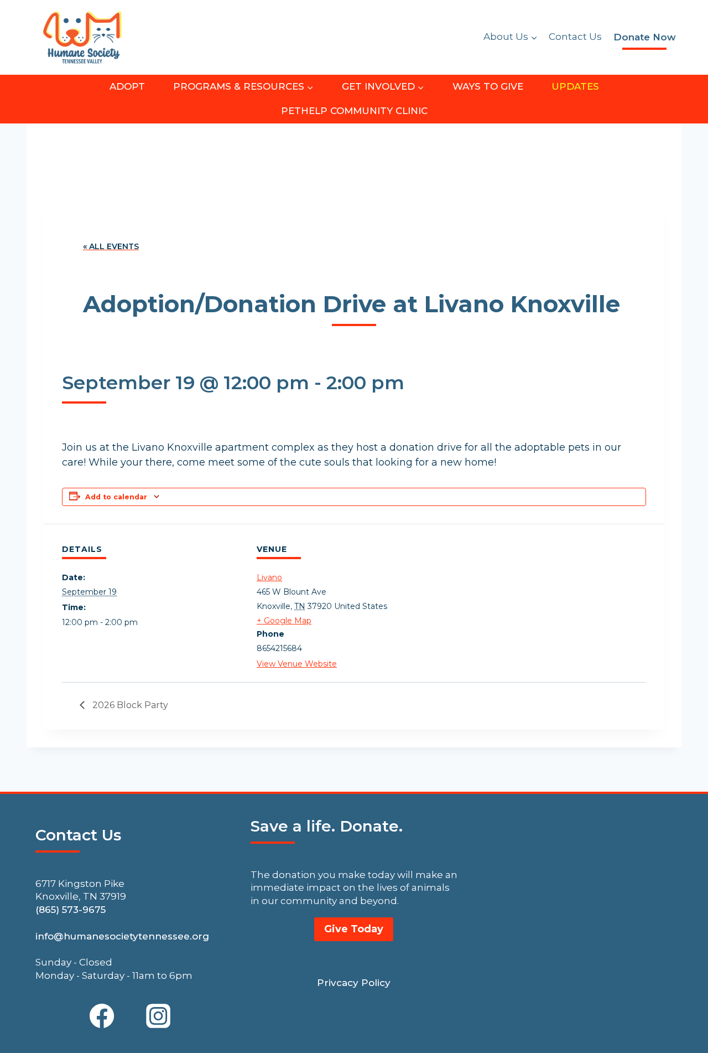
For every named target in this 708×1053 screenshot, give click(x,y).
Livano (269, 577)
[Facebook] (101, 1016)
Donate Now (644, 37)
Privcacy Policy (354, 982)
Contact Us (575, 36)
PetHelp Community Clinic (354, 110)
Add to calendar (116, 497)
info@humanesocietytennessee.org (122, 936)
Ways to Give (487, 86)
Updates (575, 86)
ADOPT (127, 86)
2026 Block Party (129, 705)
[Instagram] (158, 1016)
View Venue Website (297, 664)
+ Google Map (284, 621)
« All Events (111, 246)
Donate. (371, 826)
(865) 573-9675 (70, 909)
